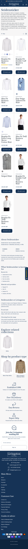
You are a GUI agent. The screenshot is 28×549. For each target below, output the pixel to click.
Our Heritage (4, 526)
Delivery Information (6, 502)
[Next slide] (25, 368)
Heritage (3, 492)
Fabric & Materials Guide (7, 519)
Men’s (2, 477)
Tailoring (3, 489)
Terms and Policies (14, 544)
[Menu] (1, 4)
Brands (2, 487)
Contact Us (3, 499)
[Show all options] (11, 54)
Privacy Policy (4, 509)
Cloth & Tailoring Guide (6, 522)
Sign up (14, 447)
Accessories (4, 484)
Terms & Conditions (5, 512)
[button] (26, 273)
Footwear (3, 482)
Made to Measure (5, 524)
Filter (4, 33)
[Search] (4, 4)
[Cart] (26, 4)
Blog (2, 529)
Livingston (16, 541)
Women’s (3, 480)
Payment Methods (5, 507)
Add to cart (7, 72)
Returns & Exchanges (6, 504)
